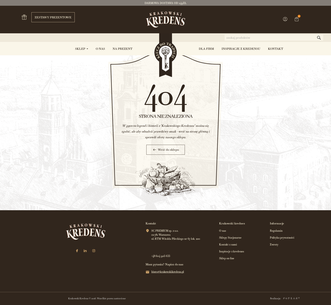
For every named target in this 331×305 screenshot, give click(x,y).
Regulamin (276, 230)
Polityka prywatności (282, 237)
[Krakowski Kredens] (165, 19)
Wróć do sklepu (168, 149)
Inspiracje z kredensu (231, 251)
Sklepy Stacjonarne (230, 237)
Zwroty (274, 244)
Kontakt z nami (228, 244)
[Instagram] (93, 251)
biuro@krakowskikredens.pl (167, 271)
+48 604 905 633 (160, 256)
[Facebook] (77, 251)
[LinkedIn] (85, 251)
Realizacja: (275, 298)
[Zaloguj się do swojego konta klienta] (285, 21)
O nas (222, 230)
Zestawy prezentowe (53, 17)
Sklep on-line (226, 258)
